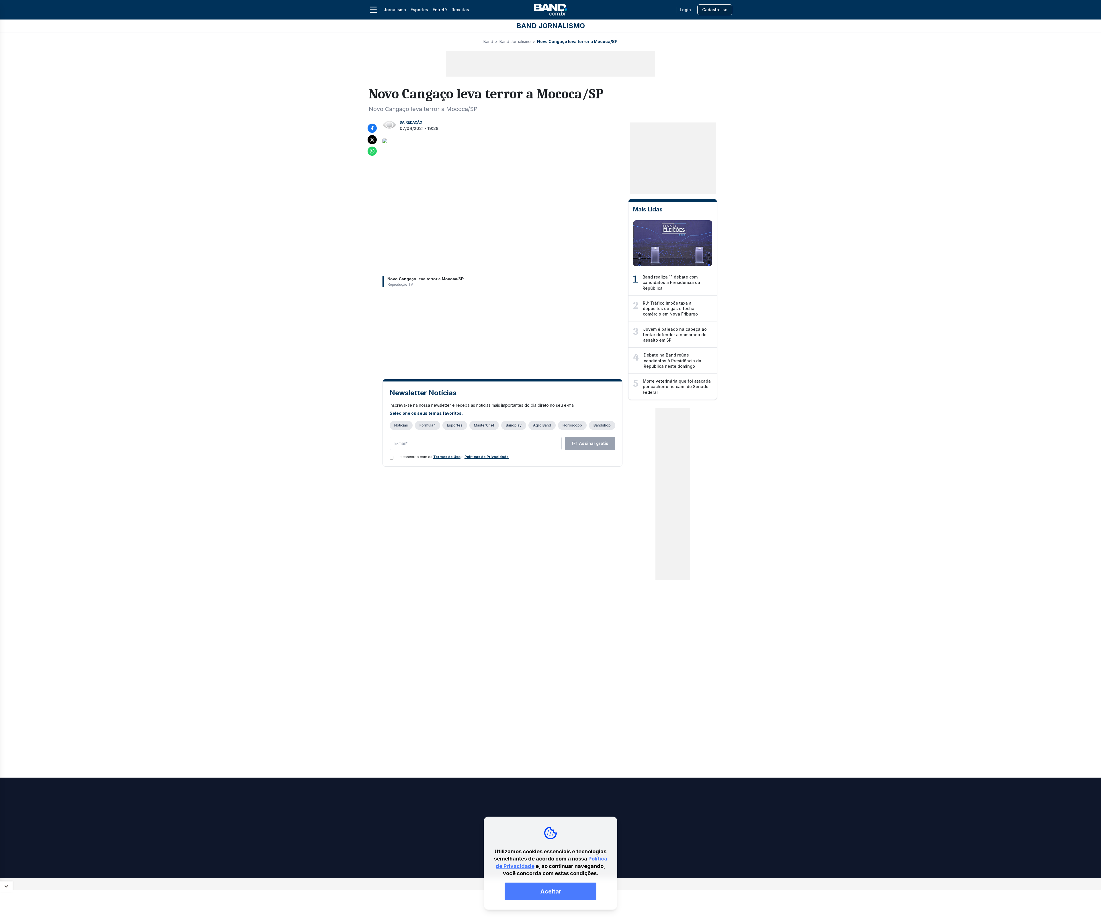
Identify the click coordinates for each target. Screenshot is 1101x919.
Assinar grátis (593, 443)
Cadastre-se (714, 9)
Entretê (440, 9)
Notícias (401, 425)
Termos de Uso (446, 457)
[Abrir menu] (373, 9)
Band (488, 41)
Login (685, 9)
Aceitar (550, 891)
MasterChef (484, 425)
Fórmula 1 (427, 425)
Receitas (460, 9)
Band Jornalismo (515, 41)
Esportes (419, 9)
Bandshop (602, 425)
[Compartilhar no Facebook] (372, 128)
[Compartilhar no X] (372, 139)
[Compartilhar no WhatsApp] (372, 151)
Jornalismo (395, 9)
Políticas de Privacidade (486, 457)
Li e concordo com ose (452, 457)
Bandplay (514, 425)
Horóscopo (572, 425)
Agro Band (542, 425)
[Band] (550, 9)
